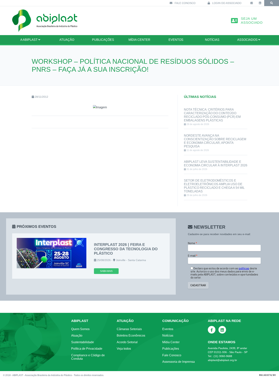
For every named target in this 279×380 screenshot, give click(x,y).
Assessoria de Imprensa (178, 361)
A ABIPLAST (29, 39)
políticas (244, 268)
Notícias (212, 39)
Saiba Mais (106, 271)
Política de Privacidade (86, 348)
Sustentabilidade (82, 342)
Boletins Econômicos (131, 335)
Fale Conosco (184, 3)
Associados (247, 39)
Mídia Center (139, 39)
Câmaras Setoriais (129, 329)
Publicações (103, 39)
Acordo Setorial (127, 342)
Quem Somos (80, 329)
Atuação (76, 335)
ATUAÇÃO (66, 39)
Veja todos (124, 348)
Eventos (176, 39)
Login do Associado (226, 3)
